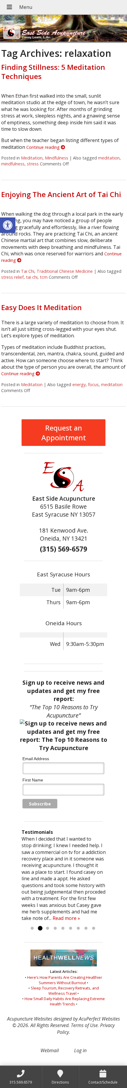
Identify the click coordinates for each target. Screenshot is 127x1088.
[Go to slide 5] (63, 928)
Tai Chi (27, 271)
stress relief (12, 277)
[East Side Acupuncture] (63, 29)
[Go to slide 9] (94, 928)
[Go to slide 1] (32, 928)
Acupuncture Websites (29, 1019)
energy (79, 384)
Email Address (35, 758)
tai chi (32, 277)
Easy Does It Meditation (41, 307)
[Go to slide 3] (48, 928)
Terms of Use (84, 1025)
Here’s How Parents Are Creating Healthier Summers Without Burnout (64, 980)
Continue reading (43, 147)
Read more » (66, 918)
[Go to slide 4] (55, 928)
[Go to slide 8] (86, 928)
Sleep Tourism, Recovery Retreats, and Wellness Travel (65, 990)
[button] (7, 225)
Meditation (32, 158)
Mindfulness (56, 158)
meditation (109, 158)
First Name (32, 780)
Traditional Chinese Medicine (65, 271)
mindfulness (13, 164)
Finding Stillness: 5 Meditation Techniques (53, 71)
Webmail (49, 1050)
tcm (44, 277)
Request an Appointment (63, 432)
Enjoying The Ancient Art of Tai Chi (61, 194)
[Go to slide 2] (40, 928)
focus (93, 384)
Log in (80, 1050)
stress (33, 164)
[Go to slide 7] (78, 928)
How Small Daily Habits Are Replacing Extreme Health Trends (65, 1001)
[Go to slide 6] (71, 928)
